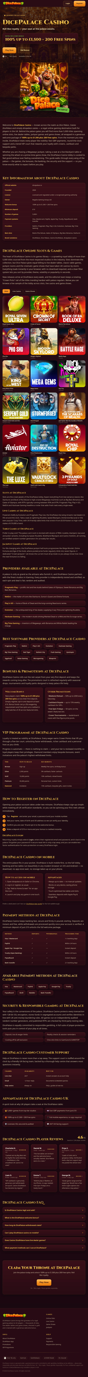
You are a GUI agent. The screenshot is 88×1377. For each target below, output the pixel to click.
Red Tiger (26, 652)
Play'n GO (36, 646)
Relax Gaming (22, 658)
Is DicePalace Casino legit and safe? (44, 1210)
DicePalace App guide (34, 904)
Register (79, 3)
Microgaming (38, 658)
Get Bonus (24, 50)
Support (49, 1338)
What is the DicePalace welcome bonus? (44, 1218)
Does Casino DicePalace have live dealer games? (44, 1240)
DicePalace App (8, 1341)
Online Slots (50, 1318)
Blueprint (52, 658)
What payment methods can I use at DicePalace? (44, 1248)
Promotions (7, 1344)
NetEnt (24, 646)
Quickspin (70, 652)
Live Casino (17, 291)
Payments (49, 1341)
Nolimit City (40, 652)
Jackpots (49, 1327)
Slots (6, 291)
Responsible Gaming (53, 1344)
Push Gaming (56, 652)
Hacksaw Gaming (65, 646)
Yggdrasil (8, 658)
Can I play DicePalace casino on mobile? (44, 1233)
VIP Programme (8, 1347)
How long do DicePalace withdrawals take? (44, 1225)
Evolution (49, 646)
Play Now (9, 50)
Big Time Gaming (11, 652)
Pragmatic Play (10, 646)
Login (68, 3)
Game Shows (30, 291)
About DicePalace (9, 1338)
